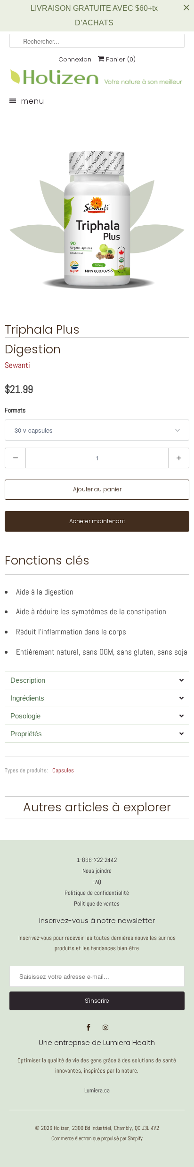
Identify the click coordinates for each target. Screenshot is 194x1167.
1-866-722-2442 (97, 860)
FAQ (96, 882)
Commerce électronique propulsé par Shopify (97, 1138)
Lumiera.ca (97, 1090)
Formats (15, 410)
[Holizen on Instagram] (105, 1028)
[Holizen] (96, 84)
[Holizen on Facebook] (88, 1028)
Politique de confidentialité (97, 893)
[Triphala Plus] (97, 210)
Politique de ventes (97, 904)
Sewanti (17, 365)
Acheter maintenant (97, 521)
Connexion (74, 59)
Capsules (63, 770)
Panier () (120, 59)
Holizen (61, 1128)
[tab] (97, 680)
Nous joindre (97, 871)
